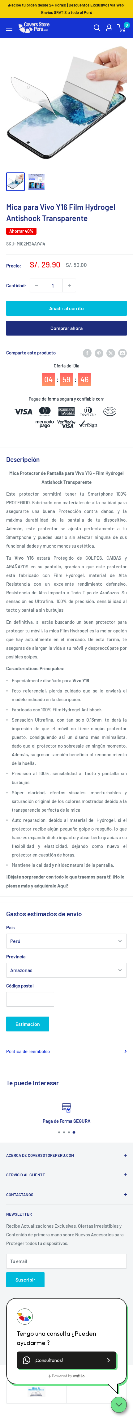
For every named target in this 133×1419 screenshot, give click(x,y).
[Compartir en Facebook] (87, 352)
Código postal (20, 985)
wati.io (78, 1375)
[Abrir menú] (9, 28)
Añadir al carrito (66, 308)
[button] (66, 1360)
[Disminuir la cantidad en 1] (36, 285)
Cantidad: (16, 285)
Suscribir (25, 1279)
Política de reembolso (28, 1051)
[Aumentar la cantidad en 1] (69, 285)
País (10, 927)
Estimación (27, 1024)
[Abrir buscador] (97, 27)
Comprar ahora (66, 328)
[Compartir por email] (122, 352)
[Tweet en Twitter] (110, 352)
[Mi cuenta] (109, 27)
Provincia (16, 956)
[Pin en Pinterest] (99, 352)
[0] (122, 28)
